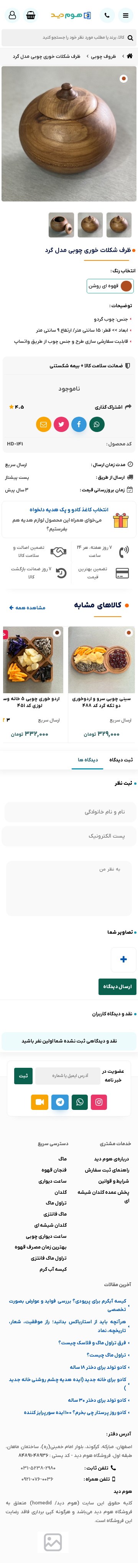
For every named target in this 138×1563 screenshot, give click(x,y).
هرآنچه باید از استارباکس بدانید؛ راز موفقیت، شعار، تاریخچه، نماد (67, 1326)
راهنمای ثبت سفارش (107, 1170)
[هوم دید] (129, 56)
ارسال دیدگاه (117, 987)
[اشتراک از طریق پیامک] (43, 424)
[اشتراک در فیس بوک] (79, 424)
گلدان (60, 1192)
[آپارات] (39, 1102)
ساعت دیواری (52, 1181)
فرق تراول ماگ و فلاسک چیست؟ (92, 1343)
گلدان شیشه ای (50, 1225)
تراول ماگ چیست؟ (106, 1355)
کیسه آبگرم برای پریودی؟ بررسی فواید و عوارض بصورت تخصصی (67, 1305)
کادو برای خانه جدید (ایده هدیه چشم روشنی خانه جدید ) (67, 1383)
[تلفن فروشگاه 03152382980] (107, 15)
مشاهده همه (30, 608)
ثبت (23, 1076)
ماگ (62, 1159)
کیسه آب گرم (53, 1269)
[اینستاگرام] (99, 1102)
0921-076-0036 (37, 1479)
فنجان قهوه (54, 1170)
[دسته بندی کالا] (125, 15)
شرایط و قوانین (113, 1181)
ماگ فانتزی (55, 1214)
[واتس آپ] (80, 1102)
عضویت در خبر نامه (113, 1075)
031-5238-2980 (38, 1468)
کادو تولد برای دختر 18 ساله (98, 1367)
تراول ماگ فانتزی (49, 1258)
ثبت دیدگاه (121, 760)
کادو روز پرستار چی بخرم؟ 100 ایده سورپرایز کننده (75, 1412)
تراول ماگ (56, 1203)
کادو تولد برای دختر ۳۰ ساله (97, 1400)
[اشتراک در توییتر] (61, 424)
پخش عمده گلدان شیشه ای (103, 1196)
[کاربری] (12, 15)
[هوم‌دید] (69, 15)
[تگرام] (60, 1102)
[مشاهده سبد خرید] (30, 15)
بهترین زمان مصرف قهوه (41, 1247)
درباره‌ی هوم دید (111, 1159)
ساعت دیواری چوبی (46, 1236)
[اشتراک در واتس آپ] (97, 424)
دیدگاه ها (88, 760)
